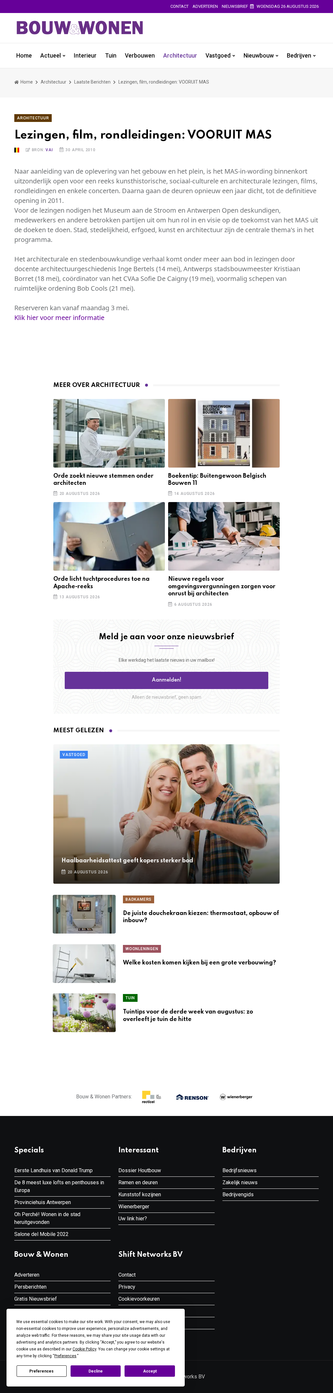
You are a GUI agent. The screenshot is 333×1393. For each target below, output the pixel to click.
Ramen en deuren (138, 1182)
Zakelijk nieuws (240, 1182)
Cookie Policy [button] (84, 1349)
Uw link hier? (132, 1218)
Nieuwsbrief (235, 6)
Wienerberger (133, 1206)
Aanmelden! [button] (166, 680)
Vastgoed (218, 55)
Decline (95, 1371)
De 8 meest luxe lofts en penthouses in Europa (59, 1186)
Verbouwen (140, 55)
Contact (179, 6)
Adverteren (205, 6)
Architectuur (180, 55)
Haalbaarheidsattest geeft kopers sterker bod (127, 861)
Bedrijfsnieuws (239, 1170)
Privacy (126, 1287)
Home (24, 55)
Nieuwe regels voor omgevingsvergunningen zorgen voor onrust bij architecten (221, 586)
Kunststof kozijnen (139, 1194)
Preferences (41, 1371)
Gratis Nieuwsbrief (35, 1299)
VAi (49, 150)
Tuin (110, 55)
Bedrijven (299, 55)
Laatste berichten (92, 82)
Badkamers (139, 899)
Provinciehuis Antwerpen (42, 1202)
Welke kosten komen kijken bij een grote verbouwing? (199, 963)
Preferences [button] (65, 1356)
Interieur (85, 55)
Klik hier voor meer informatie (59, 317)
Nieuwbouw (259, 55)
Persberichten (30, 1287)
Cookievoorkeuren (139, 1299)
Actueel (50, 55)
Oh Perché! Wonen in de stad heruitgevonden (47, 1218)
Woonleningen (142, 949)
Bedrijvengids (238, 1194)
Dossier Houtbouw (139, 1170)
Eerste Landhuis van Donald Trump (53, 1170)
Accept (150, 1371)
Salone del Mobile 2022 (41, 1234)
